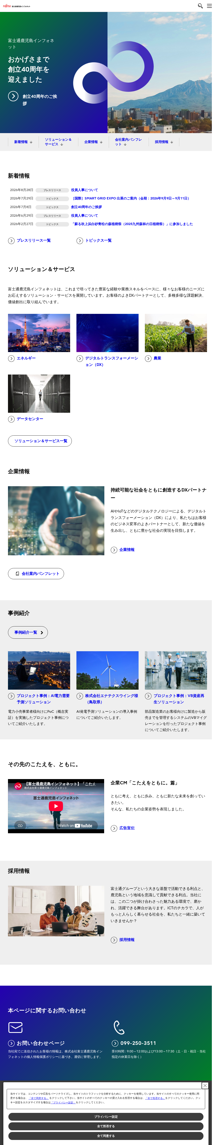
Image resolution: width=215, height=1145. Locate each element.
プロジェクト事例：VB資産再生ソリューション (179, 699)
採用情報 (161, 142)
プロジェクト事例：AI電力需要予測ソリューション (43, 699)
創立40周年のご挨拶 (40, 100)
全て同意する (106, 1135)
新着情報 (21, 142)
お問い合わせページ (41, 1043)
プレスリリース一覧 (34, 240)
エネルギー (26, 358)
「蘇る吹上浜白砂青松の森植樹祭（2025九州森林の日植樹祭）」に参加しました (132, 224)
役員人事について (84, 190)
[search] (200, 5)
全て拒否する (106, 1126)
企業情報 (91, 142)
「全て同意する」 (39, 1098)
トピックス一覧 (98, 240)
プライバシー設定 (106, 1116)
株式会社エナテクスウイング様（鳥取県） (111, 699)
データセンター (30, 419)
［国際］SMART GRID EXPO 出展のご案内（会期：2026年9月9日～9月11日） (131, 198)
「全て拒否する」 (155, 1098)
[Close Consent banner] (205, 1085)
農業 (157, 358)
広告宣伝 (127, 828)
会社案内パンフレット (128, 142)
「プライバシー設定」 (63, 1102)
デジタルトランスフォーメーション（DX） (111, 361)
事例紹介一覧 (25, 632)
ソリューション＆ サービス (58, 142)
